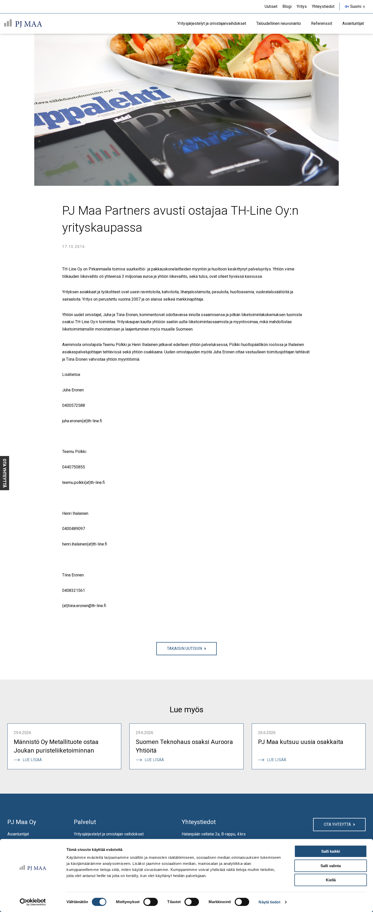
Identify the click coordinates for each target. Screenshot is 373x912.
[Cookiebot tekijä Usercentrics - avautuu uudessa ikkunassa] (33, 902)
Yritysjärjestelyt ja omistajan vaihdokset (109, 834)
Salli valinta (330, 866)
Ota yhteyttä (337, 824)
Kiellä (331, 880)
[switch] (150, 902)
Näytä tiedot (269, 902)
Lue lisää (34, 759)
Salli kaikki (330, 851)
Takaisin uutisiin (184, 648)
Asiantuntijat (18, 834)
